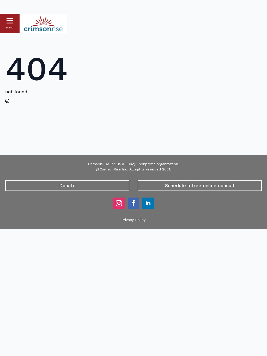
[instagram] (119, 203)
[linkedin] (148, 203)
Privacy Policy (133, 220)
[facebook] (133, 203)
